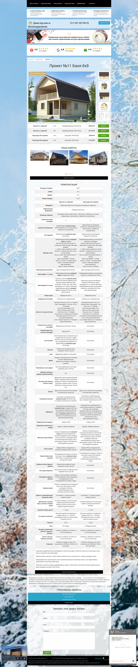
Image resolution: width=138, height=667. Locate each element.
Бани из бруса (58, 3)
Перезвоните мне (104, 23)
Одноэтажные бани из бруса (69, 599)
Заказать (103, 126)
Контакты (92, 3)
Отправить (47, 652)
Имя (44, 611)
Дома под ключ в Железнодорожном (39, 25)
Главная (31, 59)
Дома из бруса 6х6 (69, 596)
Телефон (45, 618)
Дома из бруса (34, 3)
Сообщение (46, 631)
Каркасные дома (46, 3)
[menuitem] (34, 3)
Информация (81, 3)
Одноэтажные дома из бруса (69, 594)
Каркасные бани (70, 3)
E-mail (44, 624)
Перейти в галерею (69, 178)
